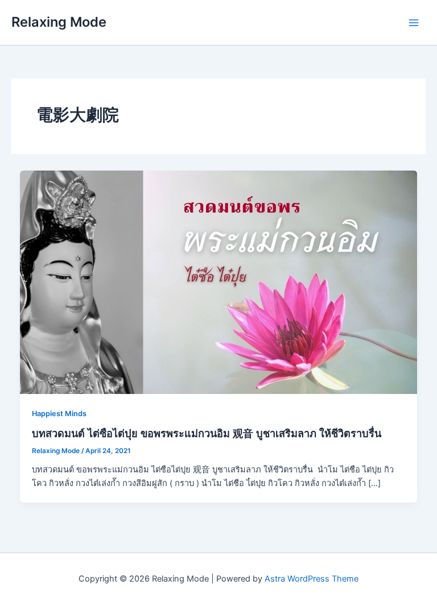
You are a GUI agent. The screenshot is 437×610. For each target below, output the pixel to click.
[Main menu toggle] (414, 23)
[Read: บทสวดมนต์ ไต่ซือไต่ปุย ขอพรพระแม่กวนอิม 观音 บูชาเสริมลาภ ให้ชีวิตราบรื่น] (219, 281)
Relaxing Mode (58, 22)
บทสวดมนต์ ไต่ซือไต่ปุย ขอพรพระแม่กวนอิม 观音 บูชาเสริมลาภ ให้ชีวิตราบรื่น (206, 433)
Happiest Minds (59, 413)
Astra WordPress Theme (311, 579)
